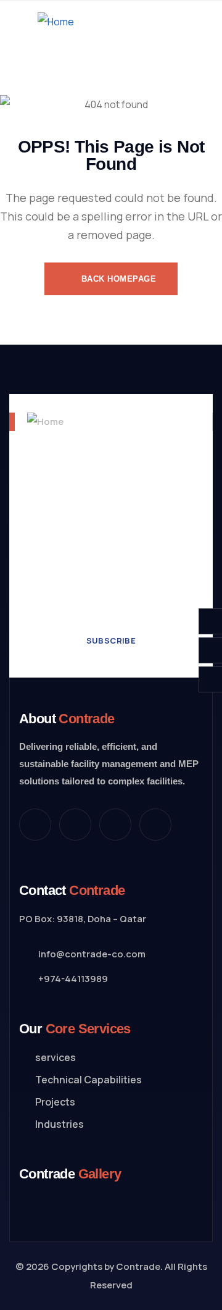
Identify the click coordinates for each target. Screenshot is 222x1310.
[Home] (56, 21)
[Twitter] (35, 824)
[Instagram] (115, 824)
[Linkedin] (155, 824)
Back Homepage (117, 278)
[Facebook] (75, 824)
